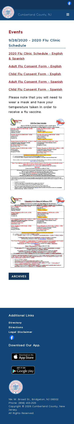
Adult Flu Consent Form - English (35, 66)
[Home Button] (3, 15)
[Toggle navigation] (68, 15)
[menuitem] (37, 5)
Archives (18, 276)
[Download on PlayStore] (23, 370)
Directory (15, 322)
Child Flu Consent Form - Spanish (35, 89)
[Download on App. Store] (23, 356)
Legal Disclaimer (20, 332)
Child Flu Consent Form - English (35, 74)
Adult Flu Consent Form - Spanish (36, 81)
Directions (16, 327)
